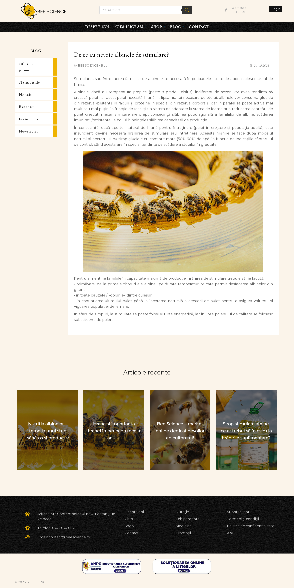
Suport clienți (238, 512)
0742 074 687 (63, 528)
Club (129, 519)
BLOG (175, 26)
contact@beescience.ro (69, 537)
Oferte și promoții (26, 67)
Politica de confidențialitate (250, 526)
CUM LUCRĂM (129, 26)
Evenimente (29, 118)
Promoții (183, 533)
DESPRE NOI (97, 26)
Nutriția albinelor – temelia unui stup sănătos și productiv (48, 430)
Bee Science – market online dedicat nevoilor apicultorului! (180, 430)
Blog (104, 65)
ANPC (232, 533)
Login (275, 9)
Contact (132, 533)
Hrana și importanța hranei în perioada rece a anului (114, 430)
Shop (129, 526)
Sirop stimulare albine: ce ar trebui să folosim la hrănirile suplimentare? (246, 430)
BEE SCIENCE (88, 65)
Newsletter (28, 131)
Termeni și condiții (243, 519)
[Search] (187, 10)
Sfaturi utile (29, 82)
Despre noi (134, 512)
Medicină (184, 526)
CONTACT (199, 26)
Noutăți (26, 94)
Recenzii (26, 106)
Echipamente (188, 519)
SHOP (156, 26)
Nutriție (182, 512)
